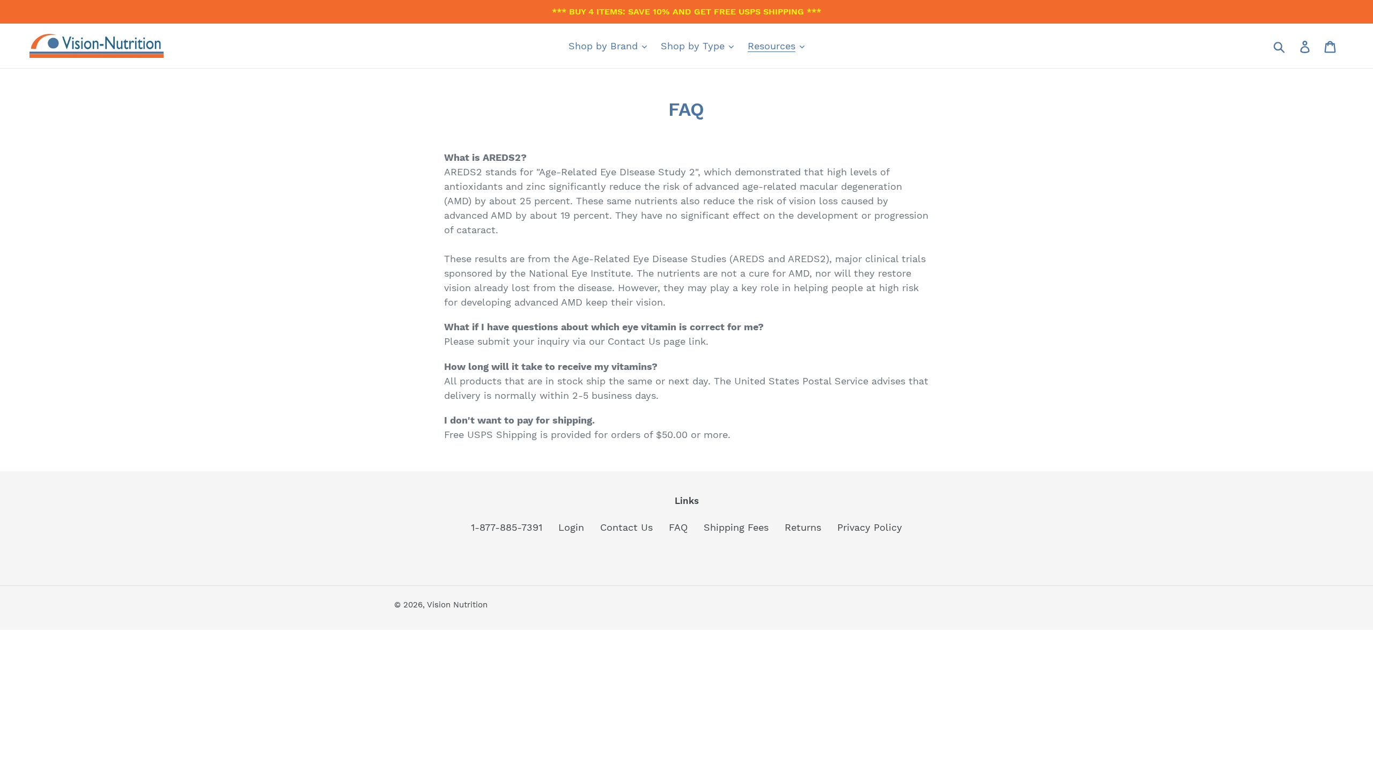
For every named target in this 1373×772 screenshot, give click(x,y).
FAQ (678, 527)
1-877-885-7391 (506, 527)
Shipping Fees (736, 527)
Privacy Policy (869, 527)
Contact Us (626, 527)
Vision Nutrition (457, 605)
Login (571, 527)
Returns (803, 527)
